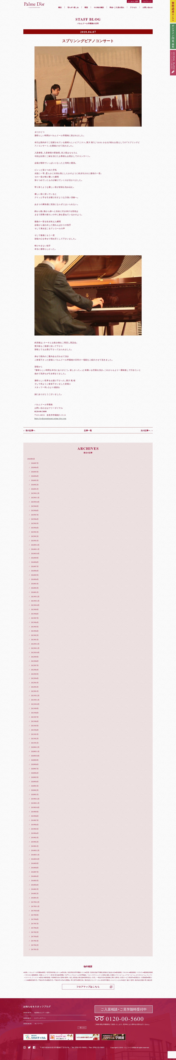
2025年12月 (35, 493)
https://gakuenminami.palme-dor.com (50, 418)
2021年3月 (35, 734)
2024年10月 (35, 553)
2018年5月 (35, 880)
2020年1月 (35, 794)
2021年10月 (35, 704)
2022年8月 (35, 661)
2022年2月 (35, 687)
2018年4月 (35, 885)
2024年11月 (35, 549)
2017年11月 (35, 906)
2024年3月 (35, 583)
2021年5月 (35, 725)
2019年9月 (35, 811)
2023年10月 (35, 605)
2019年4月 (35, 833)
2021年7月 (35, 717)
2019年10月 (35, 807)
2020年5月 (35, 777)
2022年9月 (35, 657)
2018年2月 (35, 893)
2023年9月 (35, 609)
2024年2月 (35, 588)
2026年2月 (35, 484)
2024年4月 (35, 579)
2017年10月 (35, 910)
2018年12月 (35, 850)
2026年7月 (35, 463)
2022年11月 (35, 648)
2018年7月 (35, 872)
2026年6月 (35, 467)
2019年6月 (35, 824)
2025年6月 (35, 519)
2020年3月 (35, 786)
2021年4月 (35, 730)
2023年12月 (35, 596)
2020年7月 (35, 768)
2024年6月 (35, 570)
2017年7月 (35, 923)
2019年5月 (35, 829)
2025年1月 (35, 540)
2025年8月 (35, 510)
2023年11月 (35, 601)
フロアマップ (147, 1)
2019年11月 (35, 803)
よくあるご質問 (133, 1)
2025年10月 (35, 502)
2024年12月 (35, 545)
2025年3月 (35, 532)
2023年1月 (35, 639)
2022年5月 (35, 674)
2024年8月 (35, 562)
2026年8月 (31, 459)
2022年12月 (35, 644)
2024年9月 (35, 558)
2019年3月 (35, 837)
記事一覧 (88, 430)
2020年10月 (35, 755)
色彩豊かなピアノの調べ (42, 1012)
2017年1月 (35, 949)
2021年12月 (35, 695)
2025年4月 (35, 527)
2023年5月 (35, 626)
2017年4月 (35, 936)
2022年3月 (35, 682)
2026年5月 (35, 471)
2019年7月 (35, 820)
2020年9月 (35, 760)
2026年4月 (35, 476)
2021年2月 (35, 738)
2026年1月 (35, 489)
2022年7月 (35, 665)
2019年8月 (35, 816)
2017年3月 (35, 941)
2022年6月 (35, 669)
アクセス (133, 7)
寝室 (86, 7)
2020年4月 (35, 781)
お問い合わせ (148, 7)
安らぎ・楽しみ (73, 7)
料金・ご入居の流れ (117, 7)
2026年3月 (35, 480)
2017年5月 (35, 932)
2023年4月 (35, 631)
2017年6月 (35, 928)
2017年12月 (35, 902)
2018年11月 (35, 854)
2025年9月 (35, 506)
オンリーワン (39, 1023)
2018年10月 (35, 859)
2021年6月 (35, 721)
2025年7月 (35, 515)
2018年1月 (35, 897)
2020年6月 (35, 773)
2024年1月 (35, 592)
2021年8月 (35, 712)
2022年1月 (35, 691)
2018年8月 (35, 867)
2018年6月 (35, 876)
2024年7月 (35, 566)
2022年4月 (35, 678)
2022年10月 (35, 652)
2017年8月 (35, 919)
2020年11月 (35, 751)
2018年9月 (35, 863)
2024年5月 (35, 575)
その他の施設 (99, 7)
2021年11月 (35, 700)
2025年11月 (35, 497)
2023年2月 (35, 635)
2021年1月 (35, 743)
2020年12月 (35, 747)
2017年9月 (35, 915)
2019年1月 (35, 846)
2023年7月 (35, 618)
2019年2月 (35, 842)
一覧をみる (82, 1027)
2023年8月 (35, 613)
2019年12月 (35, 799)
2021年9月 (35, 708)
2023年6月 (35, 622)
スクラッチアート (40, 1018)
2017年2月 (35, 945)
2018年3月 (35, 889)
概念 (60, 7)
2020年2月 (35, 790)
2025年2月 (35, 536)
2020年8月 (35, 764)
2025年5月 (35, 523)
